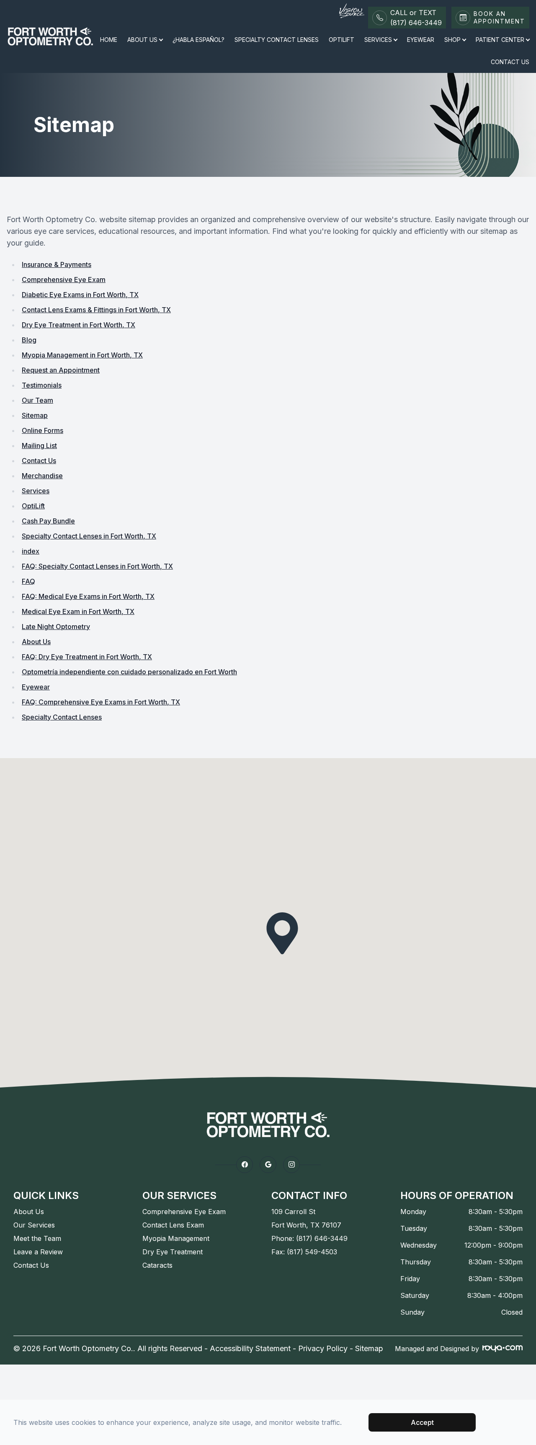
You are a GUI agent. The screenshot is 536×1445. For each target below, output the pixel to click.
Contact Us (510, 61)
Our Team (37, 400)
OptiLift (33, 506)
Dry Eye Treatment (172, 1252)
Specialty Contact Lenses (276, 39)
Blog (29, 340)
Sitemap (35, 415)
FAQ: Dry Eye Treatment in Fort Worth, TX (87, 657)
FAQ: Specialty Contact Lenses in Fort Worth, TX (97, 566)
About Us (36, 641)
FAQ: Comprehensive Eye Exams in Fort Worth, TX (101, 702)
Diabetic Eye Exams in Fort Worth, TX (80, 294)
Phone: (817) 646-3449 (309, 1238)
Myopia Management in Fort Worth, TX (82, 355)
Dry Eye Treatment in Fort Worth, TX (78, 325)
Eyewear (420, 39)
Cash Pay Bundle (48, 521)
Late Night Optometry (56, 626)
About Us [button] (142, 39)
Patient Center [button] (500, 39)
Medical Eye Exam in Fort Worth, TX (78, 611)
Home (108, 39)
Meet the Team (37, 1238)
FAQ (28, 581)
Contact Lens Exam (173, 1225)
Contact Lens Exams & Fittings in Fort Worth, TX (96, 310)
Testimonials (42, 385)
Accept (422, 1422)
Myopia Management (175, 1238)
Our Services (34, 1225)
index (30, 551)
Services (35, 491)
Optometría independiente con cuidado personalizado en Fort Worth (129, 672)
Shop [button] (452, 39)
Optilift (341, 39)
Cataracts (157, 1265)
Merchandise (42, 475)
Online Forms (42, 430)
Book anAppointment (499, 17)
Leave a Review (38, 1252)
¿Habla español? (198, 39)
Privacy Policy (323, 1348)
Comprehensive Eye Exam (64, 279)
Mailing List (39, 445)
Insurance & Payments (56, 264)
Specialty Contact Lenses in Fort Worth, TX (89, 536)
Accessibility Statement (250, 1348)
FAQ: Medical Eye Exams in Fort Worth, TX (88, 596)
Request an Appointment (61, 370)
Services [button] (378, 39)
